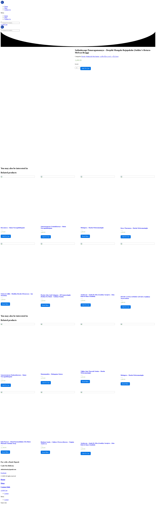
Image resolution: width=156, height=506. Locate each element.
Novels (83, 56)
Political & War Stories (92, 56)
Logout (6, 493)
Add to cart (85, 68)
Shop (5, 8)
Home (6, 6)
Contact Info (5, 487)
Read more (85, 236)
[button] (78, 13)
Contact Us (7, 10)
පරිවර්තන (115, 56)
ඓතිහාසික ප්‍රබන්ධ (106, 56)
